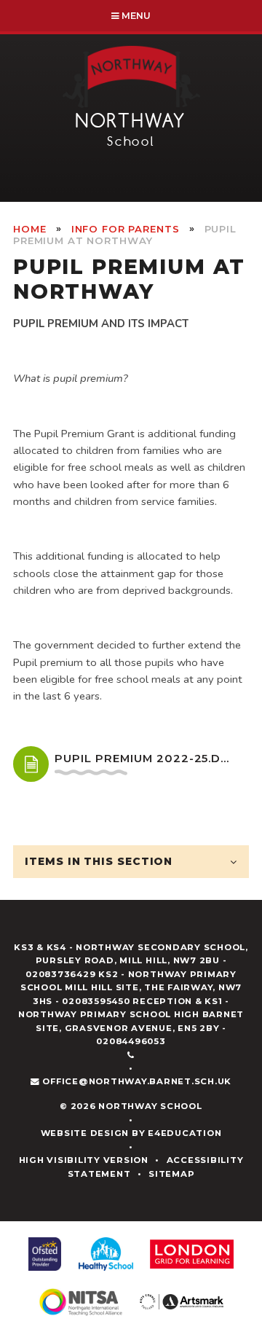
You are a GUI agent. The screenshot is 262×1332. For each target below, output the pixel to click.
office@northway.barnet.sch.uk (136, 1081)
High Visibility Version (83, 1160)
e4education (184, 1133)
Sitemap (171, 1174)
